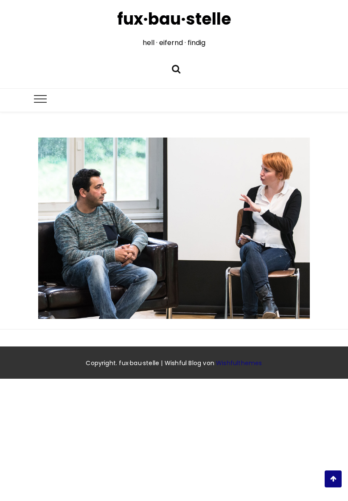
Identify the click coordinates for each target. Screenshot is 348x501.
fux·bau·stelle (174, 19)
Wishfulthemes (239, 363)
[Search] (176, 68)
